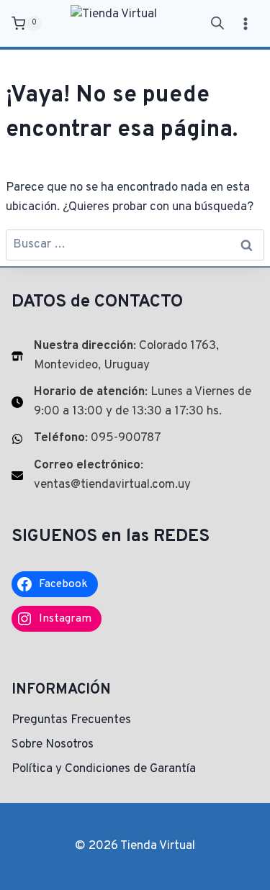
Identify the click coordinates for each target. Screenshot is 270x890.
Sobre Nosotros (53, 745)
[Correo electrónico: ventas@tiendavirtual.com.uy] (135, 475)
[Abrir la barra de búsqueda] (217, 24)
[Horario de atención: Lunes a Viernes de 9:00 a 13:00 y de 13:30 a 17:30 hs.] (135, 402)
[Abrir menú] (245, 23)
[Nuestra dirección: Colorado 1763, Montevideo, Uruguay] (135, 356)
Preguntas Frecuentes (71, 720)
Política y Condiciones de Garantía (104, 769)
